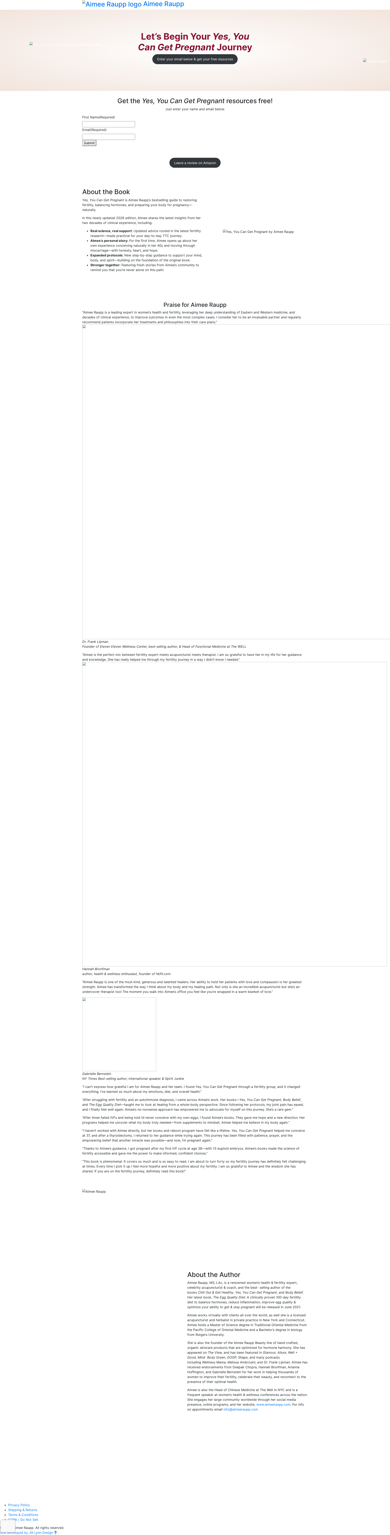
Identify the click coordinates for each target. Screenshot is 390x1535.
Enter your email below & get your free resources (195, 59)
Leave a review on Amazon (195, 163)
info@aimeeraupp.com (240, 1409)
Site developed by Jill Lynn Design (26, 1533)
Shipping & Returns (22, 1510)
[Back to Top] (55, 1533)
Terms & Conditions (23, 1515)
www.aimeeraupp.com (273, 1404)
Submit (89, 143)
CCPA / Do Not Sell (23, 1520)
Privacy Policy (19, 1505)
